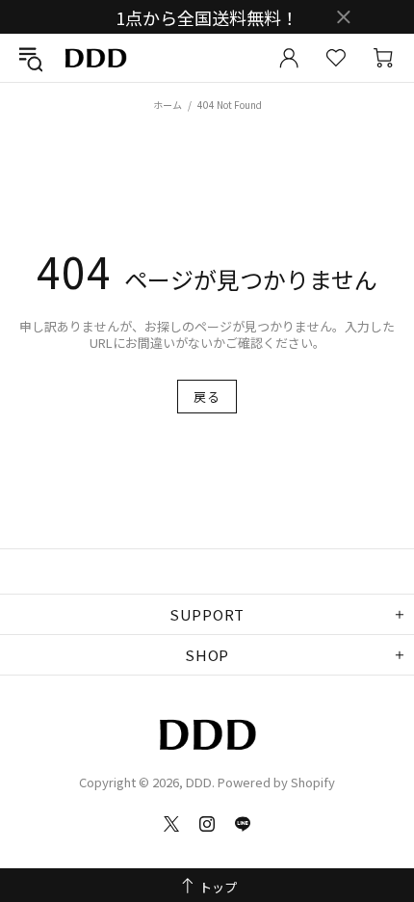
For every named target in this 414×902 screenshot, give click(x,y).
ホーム (167, 104)
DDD (95, 58)
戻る (207, 396)
